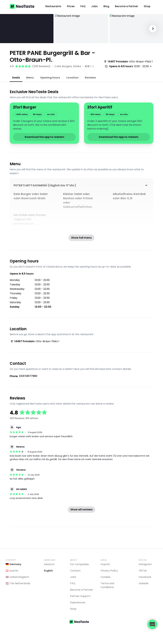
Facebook (145, 577)
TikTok (143, 570)
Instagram (145, 564)
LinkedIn (144, 583)
